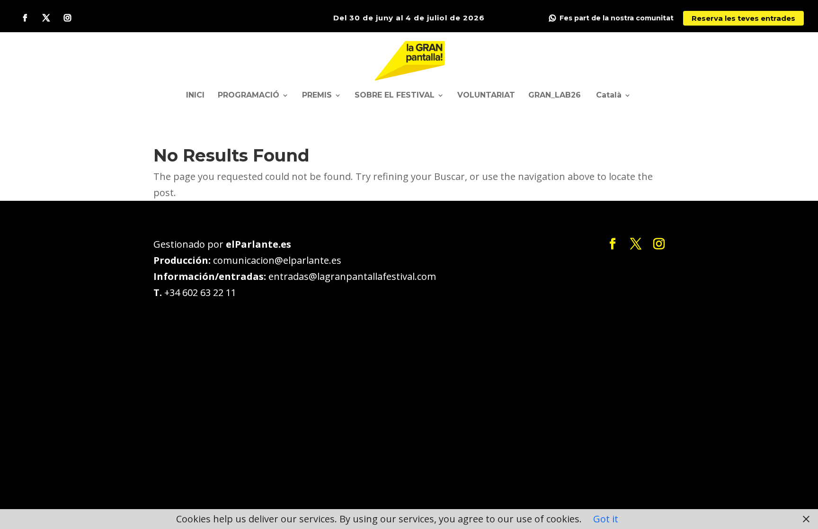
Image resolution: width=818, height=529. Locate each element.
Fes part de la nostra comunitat (617, 18)
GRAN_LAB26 (554, 95)
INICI (195, 95)
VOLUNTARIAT (486, 95)
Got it (605, 518)
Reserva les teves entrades (743, 18)
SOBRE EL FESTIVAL (395, 95)
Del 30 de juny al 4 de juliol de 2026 (409, 17)
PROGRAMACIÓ (248, 95)
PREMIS (317, 95)
